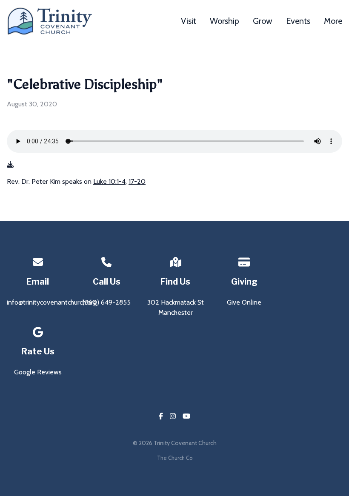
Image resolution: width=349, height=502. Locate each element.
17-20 (137, 181)
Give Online (244, 302)
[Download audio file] (10, 165)
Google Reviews (38, 372)
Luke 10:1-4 (109, 181)
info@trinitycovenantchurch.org (52, 302)
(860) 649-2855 (107, 302)
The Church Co (174, 458)
